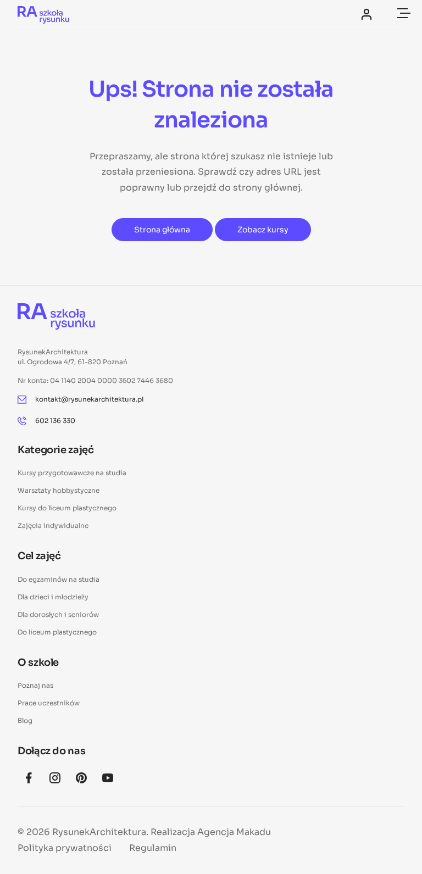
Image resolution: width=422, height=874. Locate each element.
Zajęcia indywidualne (53, 525)
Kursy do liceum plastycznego (67, 508)
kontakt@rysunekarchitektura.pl (89, 399)
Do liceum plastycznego (57, 632)
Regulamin (152, 848)
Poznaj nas (35, 685)
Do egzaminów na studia (58, 579)
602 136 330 (55, 420)
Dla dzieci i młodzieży (53, 597)
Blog (25, 720)
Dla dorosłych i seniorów (58, 614)
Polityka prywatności (65, 848)
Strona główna (162, 230)
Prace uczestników (49, 703)
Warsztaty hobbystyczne (58, 490)
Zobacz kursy (262, 230)
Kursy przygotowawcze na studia (72, 473)
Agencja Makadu (234, 832)
